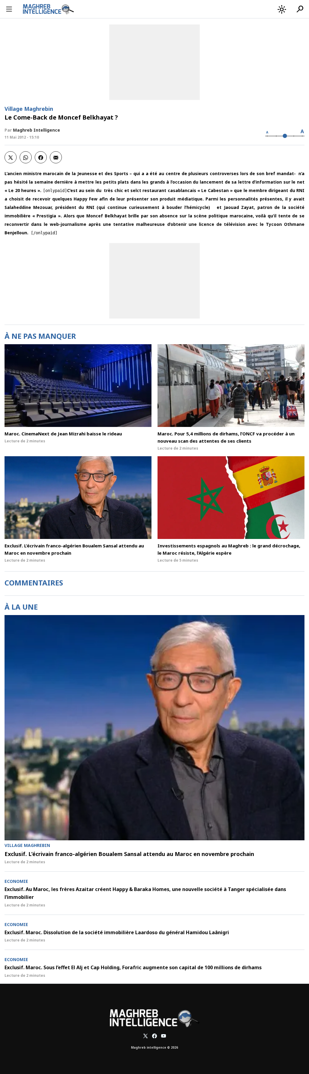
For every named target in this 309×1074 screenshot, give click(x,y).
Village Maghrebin (29, 108)
